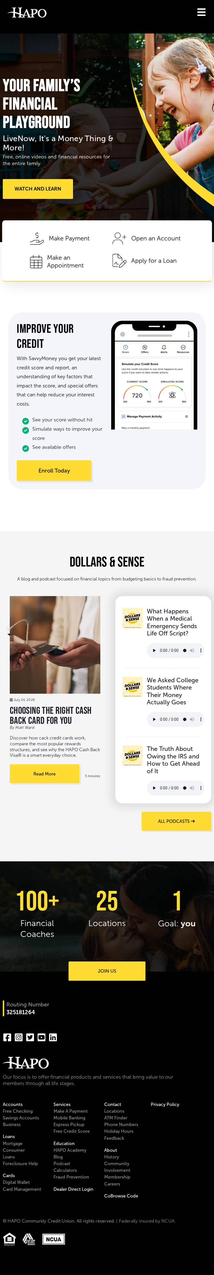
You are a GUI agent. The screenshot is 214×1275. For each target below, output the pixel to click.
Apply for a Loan (154, 260)
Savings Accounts (21, 1117)
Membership (117, 1177)
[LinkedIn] (53, 1036)
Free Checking (18, 1111)
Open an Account (156, 238)
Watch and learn (37, 189)
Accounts (13, 1104)
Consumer (14, 1150)
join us (107, 971)
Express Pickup (69, 1124)
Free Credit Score (72, 1131)
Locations (114, 1111)
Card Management (22, 1189)
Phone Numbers (121, 1124)
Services (62, 1104)
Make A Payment (71, 1111)
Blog (58, 1157)
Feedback (114, 1138)
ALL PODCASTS (174, 821)
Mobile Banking (69, 1117)
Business (12, 1124)
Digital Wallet (16, 1182)
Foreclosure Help (20, 1163)
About (110, 1150)
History (111, 1157)
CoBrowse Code (121, 1196)
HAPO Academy (70, 1150)
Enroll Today (54, 470)
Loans (9, 1136)
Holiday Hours (118, 1131)
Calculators (65, 1170)
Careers (112, 1184)
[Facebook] (7, 1036)
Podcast (62, 1163)
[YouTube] (41, 1036)
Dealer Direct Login (73, 1189)
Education (64, 1143)
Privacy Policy (165, 1104)
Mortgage (13, 1143)
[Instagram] (19, 1036)
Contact (112, 1104)
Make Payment (69, 238)
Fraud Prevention (71, 1177)
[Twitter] (30, 1036)
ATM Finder (115, 1117)
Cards (9, 1175)
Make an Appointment (65, 261)
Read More (44, 774)
